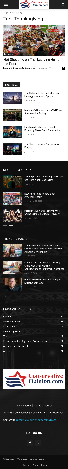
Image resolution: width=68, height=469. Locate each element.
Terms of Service (43, 405)
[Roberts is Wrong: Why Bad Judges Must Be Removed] (12, 284)
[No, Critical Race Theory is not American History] (12, 198)
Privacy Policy (24, 405)
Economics (8, 54)
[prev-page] (5, 227)
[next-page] (11, 227)
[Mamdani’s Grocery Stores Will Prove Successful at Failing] (12, 115)
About (35, 465)
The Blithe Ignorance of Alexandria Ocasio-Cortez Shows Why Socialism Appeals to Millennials (43, 248)
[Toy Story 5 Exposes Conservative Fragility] (12, 149)
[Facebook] (30, 443)
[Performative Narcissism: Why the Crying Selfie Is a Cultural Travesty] (12, 215)
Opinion (26, 465)
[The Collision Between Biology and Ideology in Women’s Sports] (12, 98)
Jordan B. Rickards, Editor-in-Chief (19, 68)
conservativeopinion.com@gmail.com (36, 419)
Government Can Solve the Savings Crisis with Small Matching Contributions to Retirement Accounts (44, 265)
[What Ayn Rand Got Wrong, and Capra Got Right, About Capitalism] (12, 181)
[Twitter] (38, 443)
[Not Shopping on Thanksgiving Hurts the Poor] (34, 40)
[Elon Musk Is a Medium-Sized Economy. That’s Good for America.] (12, 132)
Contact (44, 465)
